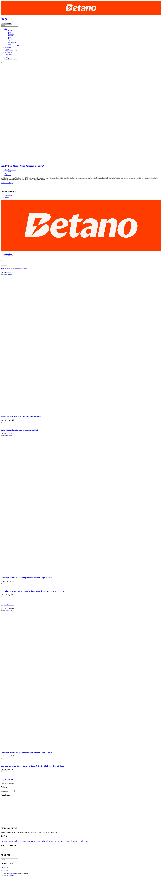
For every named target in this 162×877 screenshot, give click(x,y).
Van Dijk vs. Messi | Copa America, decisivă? (22, 166)
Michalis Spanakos (10, 170)
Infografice (7, 47)
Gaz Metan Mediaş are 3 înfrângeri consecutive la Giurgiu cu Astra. (27, 578)
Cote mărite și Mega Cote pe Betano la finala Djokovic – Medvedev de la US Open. (32, 591)
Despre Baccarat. (7, 605)
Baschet (10, 37)
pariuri (33, 841)
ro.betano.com (5, 867)
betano (4, 840)
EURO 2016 (16, 45)
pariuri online (43, 841)
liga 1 (21, 841)
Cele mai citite (8, 255)
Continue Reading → (7, 183)
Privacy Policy (5, 870)
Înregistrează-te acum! (11, 51)
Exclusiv (10, 35)
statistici (88, 841)
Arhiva (10, 44)
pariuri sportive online (76, 841)
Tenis (9, 40)
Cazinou (6, 49)
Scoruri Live (8, 195)
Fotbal (10, 30)
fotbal (16, 841)
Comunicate (8, 54)
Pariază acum (8, 52)
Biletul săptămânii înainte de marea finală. (14, 269)
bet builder (11, 841)
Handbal (10, 39)
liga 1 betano (26, 841)
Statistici (6, 197)
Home (6, 57)
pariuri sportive (58, 841)
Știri (5, 29)
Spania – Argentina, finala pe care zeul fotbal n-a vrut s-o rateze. (21, 416)
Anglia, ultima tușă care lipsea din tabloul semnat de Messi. (19, 430)
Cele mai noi (8, 254)
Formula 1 (11, 34)
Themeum (12, 873)
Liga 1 (10, 32)
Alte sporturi (12, 42)
